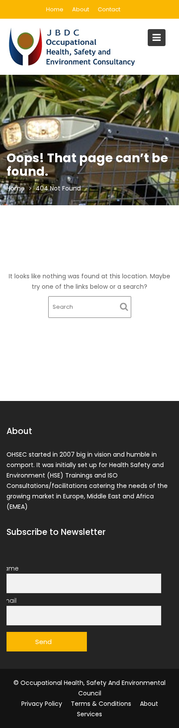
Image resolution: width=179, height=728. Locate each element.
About (80, 9)
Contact (109, 9)
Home (54, 9)
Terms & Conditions (101, 703)
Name (9, 568)
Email (8, 600)
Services (89, 714)
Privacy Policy (41, 703)
